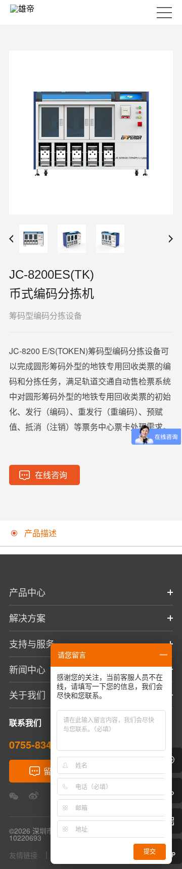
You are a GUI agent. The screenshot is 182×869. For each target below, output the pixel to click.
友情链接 (23, 855)
